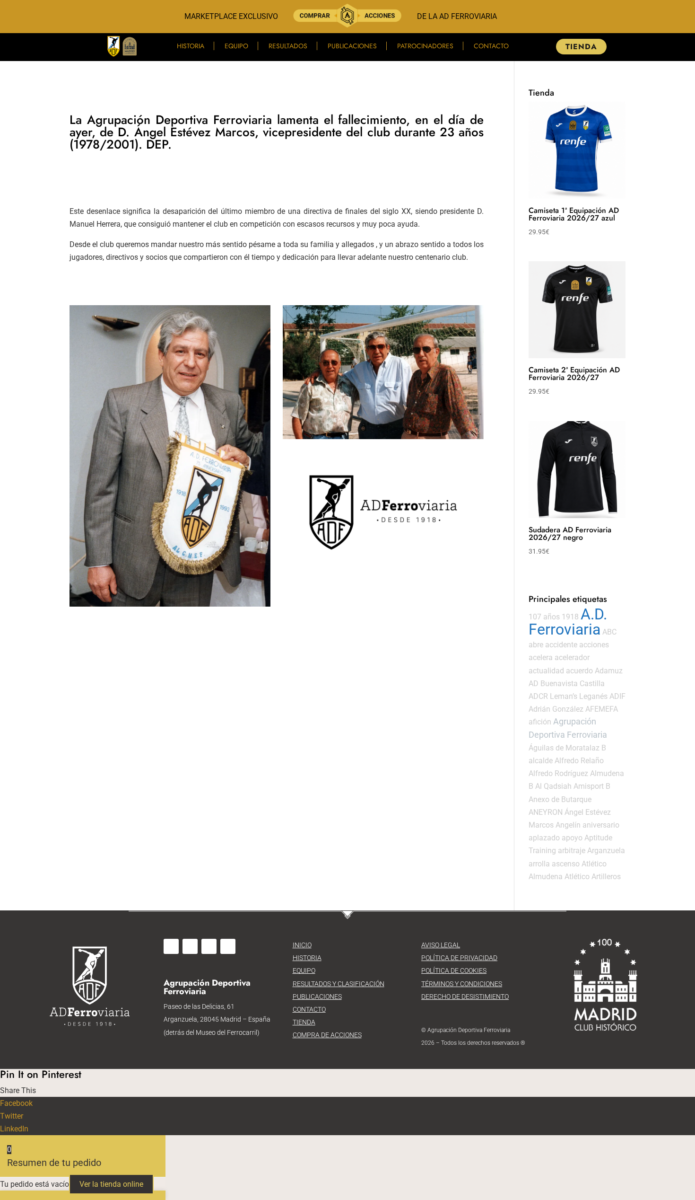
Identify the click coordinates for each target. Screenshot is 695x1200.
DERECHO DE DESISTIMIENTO (465, 996)
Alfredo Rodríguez (558, 773)
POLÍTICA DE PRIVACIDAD (459, 958)
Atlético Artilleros (593, 876)
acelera (541, 657)
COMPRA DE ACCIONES (327, 1035)
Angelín (568, 825)
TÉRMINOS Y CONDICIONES (461, 984)
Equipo (236, 46)
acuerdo (579, 670)
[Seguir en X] (209, 946)
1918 (570, 616)
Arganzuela (606, 850)
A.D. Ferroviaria (568, 621)
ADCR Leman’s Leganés (568, 696)
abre (536, 644)
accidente (561, 644)
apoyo (572, 837)
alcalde (541, 760)
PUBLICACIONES (317, 996)
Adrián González (556, 709)
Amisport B (591, 786)
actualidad (546, 670)
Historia (190, 46)
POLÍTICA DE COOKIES (453, 970)
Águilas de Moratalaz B (567, 747)
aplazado (544, 837)
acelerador (572, 657)
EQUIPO (304, 970)
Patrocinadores (425, 46)
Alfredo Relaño (579, 760)
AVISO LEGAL (440, 945)
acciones (594, 644)
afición (540, 721)
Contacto (491, 46)
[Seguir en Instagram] (190, 946)
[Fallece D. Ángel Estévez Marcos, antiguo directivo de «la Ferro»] (170, 456)
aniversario (600, 825)
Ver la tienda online (111, 1184)
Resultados (288, 46)
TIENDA (581, 46)
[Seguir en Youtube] (227, 946)
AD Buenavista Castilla (567, 683)
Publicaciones (352, 46)
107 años (544, 616)
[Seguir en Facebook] (171, 946)
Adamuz (609, 670)
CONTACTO (309, 1009)
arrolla (539, 863)
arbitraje (571, 850)
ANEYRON (546, 812)
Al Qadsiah (553, 786)
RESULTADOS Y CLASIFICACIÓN (338, 984)
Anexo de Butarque (560, 799)
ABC (609, 631)
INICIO (302, 945)
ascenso (566, 863)
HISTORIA (307, 958)
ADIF (617, 696)
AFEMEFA (601, 709)
